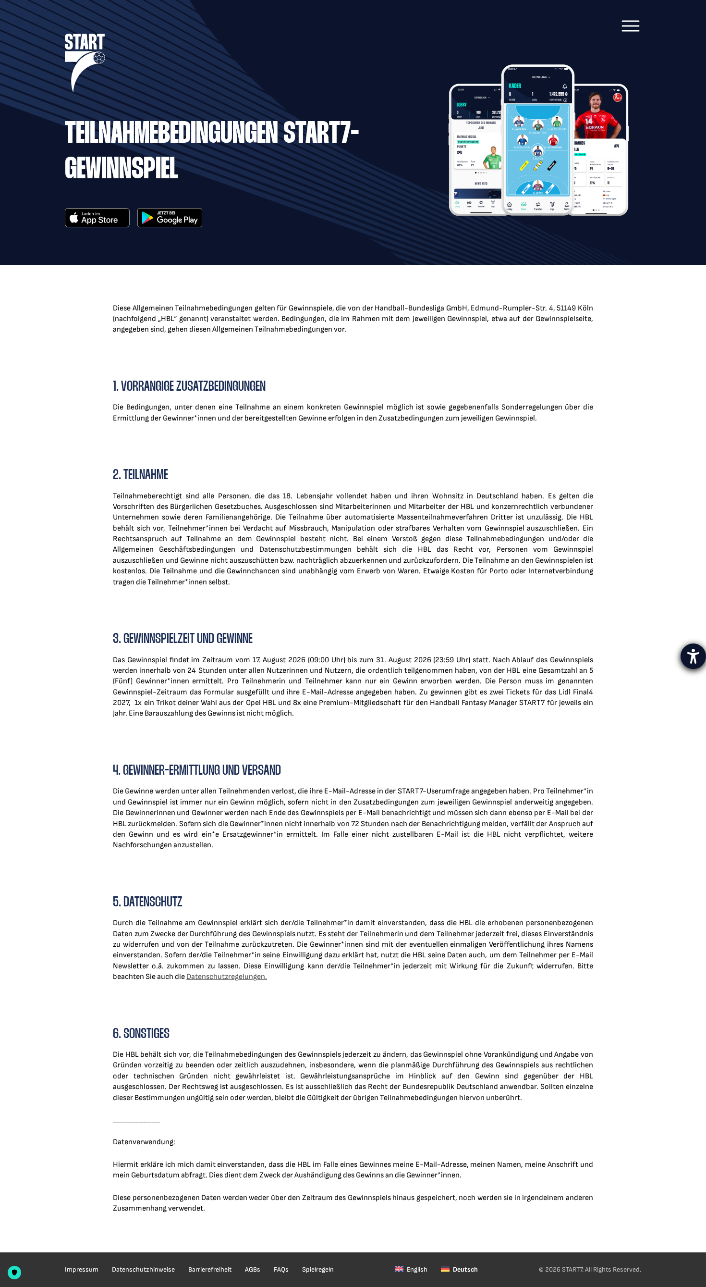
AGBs (252, 1269)
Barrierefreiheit (209, 1269)
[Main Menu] (630, 25)
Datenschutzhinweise (143, 1269)
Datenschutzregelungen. (226, 976)
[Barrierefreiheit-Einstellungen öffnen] (693, 656)
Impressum (81, 1269)
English (417, 1269)
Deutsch (465, 1269)
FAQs (281, 1269)
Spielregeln (318, 1269)
